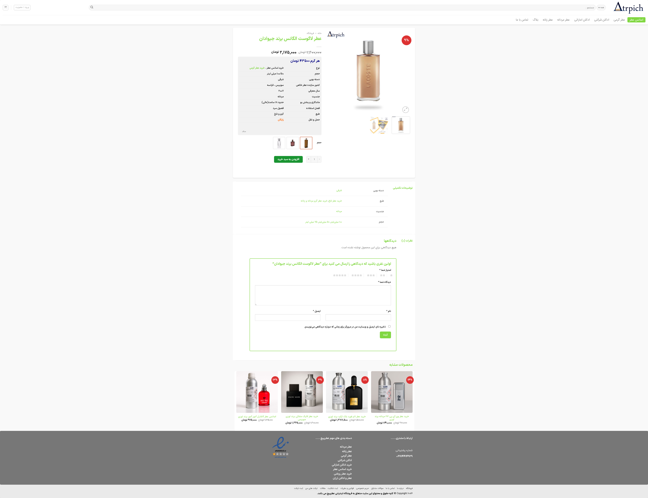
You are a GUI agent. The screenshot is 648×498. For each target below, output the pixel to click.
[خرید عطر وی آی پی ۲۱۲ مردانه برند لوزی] (392, 392)
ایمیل (316, 311)
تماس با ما (522, 20)
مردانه (339, 211)
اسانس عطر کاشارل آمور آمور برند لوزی (257, 416)
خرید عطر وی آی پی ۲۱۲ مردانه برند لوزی (392, 418)
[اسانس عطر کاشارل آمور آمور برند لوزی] (257, 392)
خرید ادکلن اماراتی (342, 465)
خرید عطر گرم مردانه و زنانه (314, 201)
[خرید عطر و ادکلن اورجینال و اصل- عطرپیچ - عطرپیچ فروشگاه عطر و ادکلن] (628, 7)
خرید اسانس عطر (342, 469)
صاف (244, 131)
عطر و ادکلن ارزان (342, 478)
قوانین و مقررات (347, 488)
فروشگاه (310, 33)
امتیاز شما (385, 270)
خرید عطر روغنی (343, 474)
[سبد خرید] (5, 7)
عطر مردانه (563, 20)
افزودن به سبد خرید (288, 159)
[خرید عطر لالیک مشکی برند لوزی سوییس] (302, 392)
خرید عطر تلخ (335, 201)
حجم (319, 142)
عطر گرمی (619, 20)
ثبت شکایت (333, 488)
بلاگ (535, 20)
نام (388, 311)
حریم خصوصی (362, 488)
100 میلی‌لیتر (336, 222)
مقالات (323, 488)
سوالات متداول (377, 488)
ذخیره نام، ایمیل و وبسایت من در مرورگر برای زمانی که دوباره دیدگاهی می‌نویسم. (345, 327)
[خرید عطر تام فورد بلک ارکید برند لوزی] (347, 392)
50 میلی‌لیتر (324, 222)
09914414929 (404, 456)
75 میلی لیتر (311, 222)
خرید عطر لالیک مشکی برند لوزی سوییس (302, 418)
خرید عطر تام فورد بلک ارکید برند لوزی (347, 416)
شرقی (339, 190)
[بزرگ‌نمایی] (405, 109)
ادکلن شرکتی (601, 20)
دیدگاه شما (384, 282)
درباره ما (400, 488)
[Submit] (92, 7)
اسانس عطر (636, 20)
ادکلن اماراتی (582, 20)
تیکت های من (311, 488)
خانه (319, 33)
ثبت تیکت (298, 488)
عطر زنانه (548, 20)
